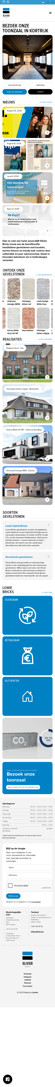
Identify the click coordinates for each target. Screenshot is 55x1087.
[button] (46, 13)
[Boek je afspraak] (7, 1079)
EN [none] (48, 2)
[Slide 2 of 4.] (27, 778)
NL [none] (43, 2)
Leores (35, 992)
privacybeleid (35, 902)
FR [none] (53, 2)
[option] (48, 3)
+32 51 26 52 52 (37, 926)
